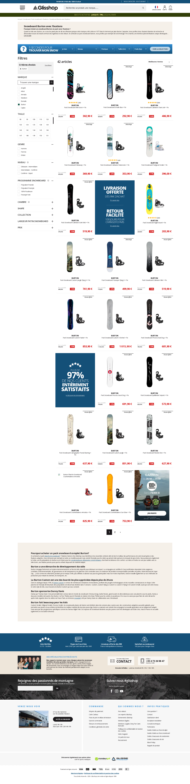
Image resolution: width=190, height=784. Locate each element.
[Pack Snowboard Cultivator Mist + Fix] (149, 256)
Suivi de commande (95, 721)
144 (34, 130)
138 (40, 125)
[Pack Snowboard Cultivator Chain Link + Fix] (149, 84)
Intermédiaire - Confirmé (29, 170)
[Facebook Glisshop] (111, 691)
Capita (23, 108)
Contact (150, 714)
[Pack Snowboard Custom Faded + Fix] (70, 314)
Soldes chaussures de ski (155, 739)
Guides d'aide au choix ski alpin (157, 730)
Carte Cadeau (93, 714)
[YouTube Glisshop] (121, 691)
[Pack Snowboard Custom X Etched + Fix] (110, 314)
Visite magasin (123, 734)
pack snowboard (84, 34)
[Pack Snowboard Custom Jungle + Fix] (110, 429)
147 (20, 135)
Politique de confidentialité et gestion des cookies (101, 773)
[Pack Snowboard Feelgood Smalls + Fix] (149, 141)
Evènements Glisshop (125, 718)
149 (34, 135)
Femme (23, 152)
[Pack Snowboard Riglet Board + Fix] (149, 199)
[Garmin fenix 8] (152, 495)
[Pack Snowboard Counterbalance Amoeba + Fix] (71, 489)
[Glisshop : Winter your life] (45, 8)
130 (20, 125)
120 (47, 119)
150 (40, 135)
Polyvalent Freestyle (27, 188)
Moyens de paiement (96, 711)
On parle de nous (123, 737)
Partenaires (151, 727)
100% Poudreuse (26, 191)
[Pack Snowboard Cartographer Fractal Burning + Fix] (70, 429)
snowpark (77, 598)
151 (47, 135)
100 (34, 119)
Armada (23, 94)
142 (27, 130)
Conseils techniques (153, 724)
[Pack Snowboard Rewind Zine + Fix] (149, 429)
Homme (24, 148)
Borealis (23, 101)
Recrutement (122, 740)
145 (40, 130)
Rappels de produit (153, 746)
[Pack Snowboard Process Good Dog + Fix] (110, 372)
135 (34, 125)
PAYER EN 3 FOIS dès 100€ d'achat (68, 2)
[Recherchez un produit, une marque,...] (143, 8)
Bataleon (24, 98)
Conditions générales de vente (99, 727)
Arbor (23, 91)
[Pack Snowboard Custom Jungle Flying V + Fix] (70, 256)
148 (27, 135)
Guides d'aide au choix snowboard (158, 733)
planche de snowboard (52, 556)
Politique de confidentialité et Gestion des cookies (130, 730)
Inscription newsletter (154, 721)
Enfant (23, 155)
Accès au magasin (63, 719)
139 (47, 125)
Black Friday (151, 742)
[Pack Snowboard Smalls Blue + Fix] (110, 84)
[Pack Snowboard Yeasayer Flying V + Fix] (110, 256)
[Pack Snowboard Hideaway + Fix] (70, 141)
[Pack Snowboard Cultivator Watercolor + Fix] (110, 141)
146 (47, 130)
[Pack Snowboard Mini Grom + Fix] (70, 84)
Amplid (23, 88)
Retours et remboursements (98, 724)
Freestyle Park (25, 195)
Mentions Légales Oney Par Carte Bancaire (129, 725)
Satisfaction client (153, 718)
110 (40, 119)
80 (20, 119)
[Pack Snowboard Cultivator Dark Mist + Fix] (70, 199)
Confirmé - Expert (27, 173)
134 (27, 125)
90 (27, 119)
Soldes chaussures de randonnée (158, 736)
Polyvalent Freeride (27, 185)
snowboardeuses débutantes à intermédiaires (86, 560)
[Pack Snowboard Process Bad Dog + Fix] (149, 314)
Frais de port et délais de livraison (100, 718)
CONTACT (123, 661)
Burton (39, 31)
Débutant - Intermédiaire (29, 167)
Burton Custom (58, 583)
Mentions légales (123, 721)
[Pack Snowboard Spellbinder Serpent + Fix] (149, 372)
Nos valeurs (122, 711)
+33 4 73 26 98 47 (155, 661)
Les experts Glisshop (125, 714)
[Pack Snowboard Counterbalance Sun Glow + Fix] (110, 489)
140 (20, 130)
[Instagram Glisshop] (116, 691)
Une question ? (152, 711)
